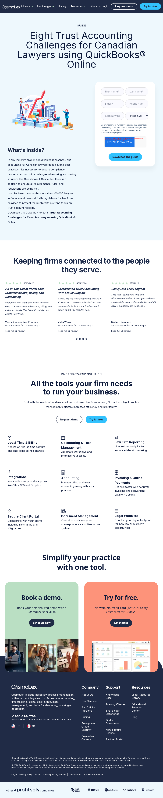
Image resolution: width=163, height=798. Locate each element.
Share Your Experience (113, 712)
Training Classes (115, 704)
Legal (14, 774)
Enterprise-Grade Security (88, 726)
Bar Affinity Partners (88, 709)
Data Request (75, 774)
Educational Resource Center (139, 707)
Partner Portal (114, 739)
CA (34, 726)
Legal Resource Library (141, 696)
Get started (121, 623)
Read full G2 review (15, 330)
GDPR (38, 774)
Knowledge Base (112, 696)
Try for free (150, 6)
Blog (134, 717)
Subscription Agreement (54, 774)
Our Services (89, 701)
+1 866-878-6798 (23, 716)
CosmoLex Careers (88, 738)
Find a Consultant (112, 722)
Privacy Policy (25, 774)
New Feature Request (113, 731)
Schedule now (42, 623)
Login (105, 6)
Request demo (124, 6)
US (18, 726)
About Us (95, 6)
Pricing (62, 6)
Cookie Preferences (93, 774)
